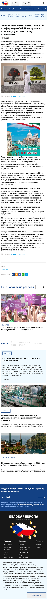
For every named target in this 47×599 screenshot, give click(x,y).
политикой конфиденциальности (31, 505)
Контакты (39, 544)
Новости (4, 9)
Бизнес (3, 15)
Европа (40, 9)
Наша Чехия (13, 9)
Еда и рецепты (24, 15)
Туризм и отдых (9, 458)
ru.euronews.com (18, 96)
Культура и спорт (10, 15)
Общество (5, 269)
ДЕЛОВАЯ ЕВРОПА (23, 516)
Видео (31, 15)
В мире (6, 555)
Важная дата (17, 15)
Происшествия (8, 557)
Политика (33, 9)
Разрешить (36, 595)
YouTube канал (37, 15)
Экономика (23, 9)
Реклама (39, 547)
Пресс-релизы (43, 15)
